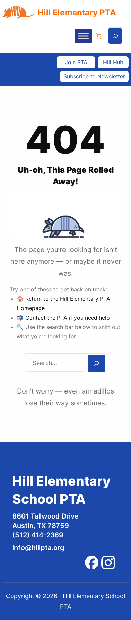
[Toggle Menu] (83, 36)
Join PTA (76, 62)
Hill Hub (113, 62)
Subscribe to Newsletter (94, 76)
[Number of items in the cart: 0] (98, 36)
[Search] (96, 363)
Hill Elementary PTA (77, 12)
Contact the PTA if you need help (67, 317)
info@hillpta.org (38, 548)
